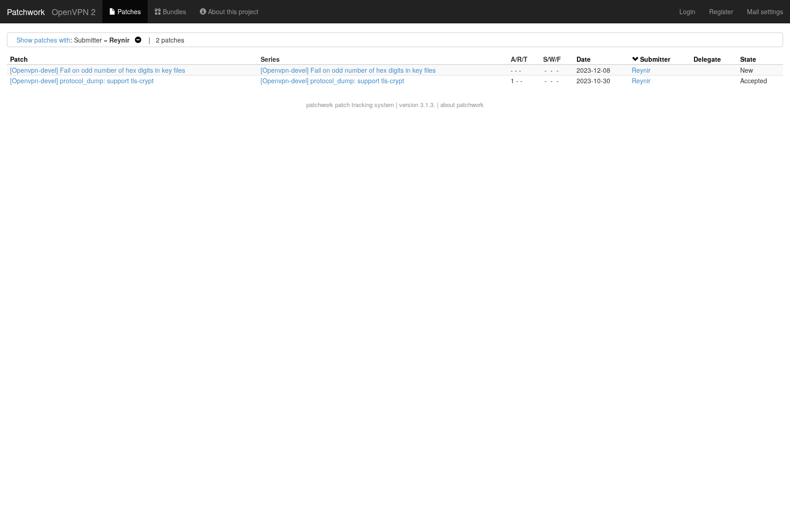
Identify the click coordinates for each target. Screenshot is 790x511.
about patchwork (462, 104)
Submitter (655, 59)
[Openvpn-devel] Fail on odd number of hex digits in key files (97, 70)
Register (721, 11)
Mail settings (765, 11)
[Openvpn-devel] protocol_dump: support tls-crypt (82, 80)
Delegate (707, 59)
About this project (232, 11)
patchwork (319, 104)
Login (687, 11)
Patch (19, 59)
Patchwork (26, 11)
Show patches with (43, 39)
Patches (128, 11)
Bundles (173, 11)
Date (583, 59)
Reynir (641, 70)
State (748, 59)
